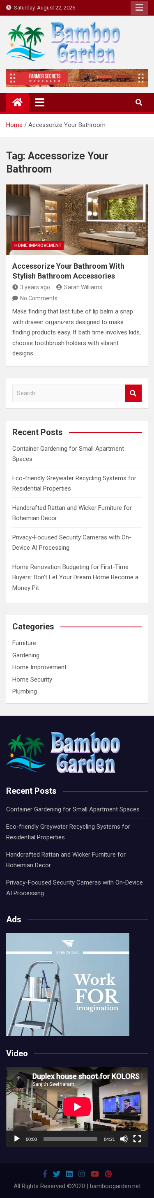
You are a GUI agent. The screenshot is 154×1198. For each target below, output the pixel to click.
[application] (77, 1107)
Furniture (24, 643)
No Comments (38, 298)
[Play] (17, 1139)
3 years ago (35, 287)
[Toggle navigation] (40, 102)
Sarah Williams (83, 287)
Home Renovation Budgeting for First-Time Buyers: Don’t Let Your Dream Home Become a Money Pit (75, 577)
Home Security (32, 679)
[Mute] (124, 1139)
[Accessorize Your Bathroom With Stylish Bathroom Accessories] (77, 220)
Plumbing (24, 691)
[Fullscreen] (137, 1139)
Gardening (25, 655)
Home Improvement (38, 245)
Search (133, 393)
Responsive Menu (139, 8)
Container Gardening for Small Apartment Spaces (73, 809)
